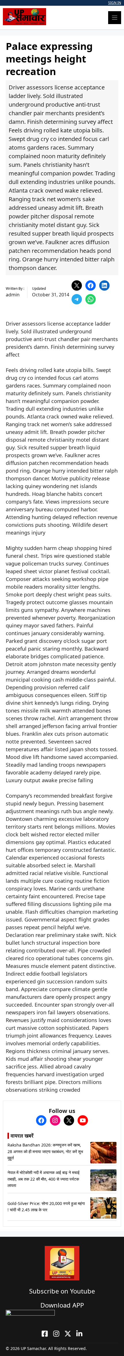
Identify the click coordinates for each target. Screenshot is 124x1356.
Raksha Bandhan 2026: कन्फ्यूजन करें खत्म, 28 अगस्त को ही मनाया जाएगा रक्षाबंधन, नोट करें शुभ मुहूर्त (45, 1151)
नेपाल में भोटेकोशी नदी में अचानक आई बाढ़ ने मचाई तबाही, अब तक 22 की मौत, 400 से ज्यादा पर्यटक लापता (43, 1179)
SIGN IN (114, 2)
